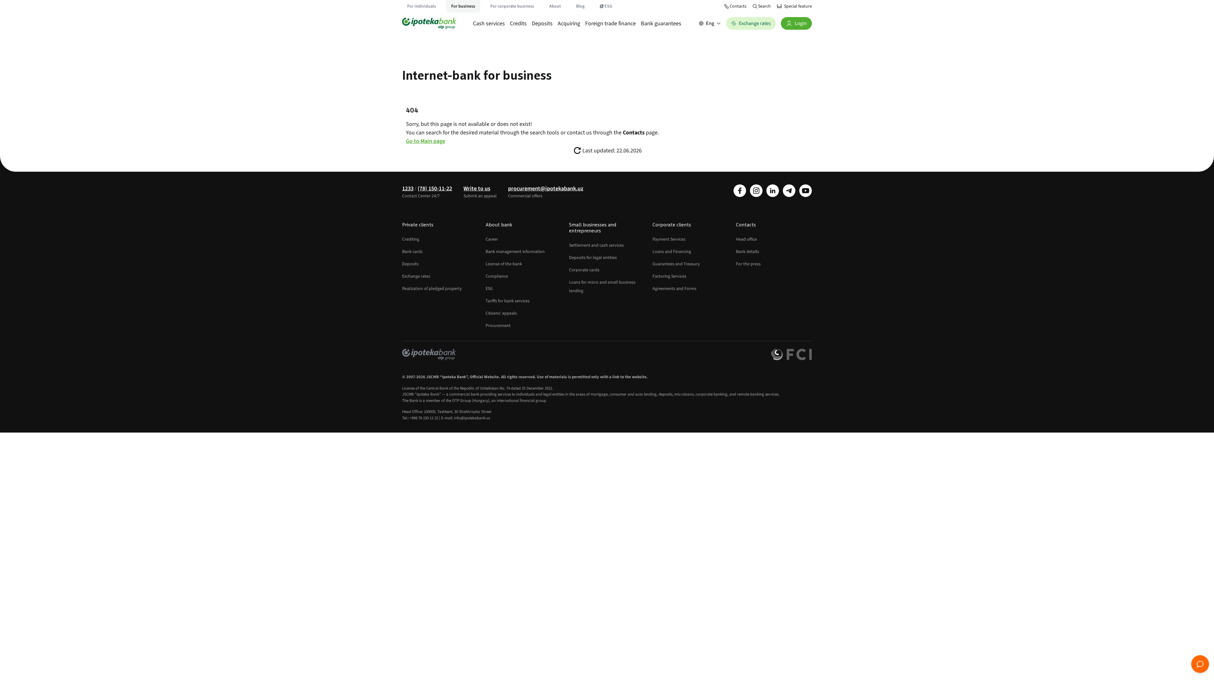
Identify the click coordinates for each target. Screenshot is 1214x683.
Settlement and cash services (596, 245)
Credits (518, 24)
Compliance (497, 276)
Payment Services (669, 239)
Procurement (498, 326)
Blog (580, 6)
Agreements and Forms (674, 289)
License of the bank (504, 264)
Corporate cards (584, 270)
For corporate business (512, 6)
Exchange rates (416, 276)
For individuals (421, 6)
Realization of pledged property (432, 289)
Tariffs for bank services (508, 301)
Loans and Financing (672, 252)
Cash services (489, 24)
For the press (748, 264)
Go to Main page (425, 141)
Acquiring (569, 24)
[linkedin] (772, 190)
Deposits (542, 24)
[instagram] (756, 190)
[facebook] (739, 190)
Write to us (476, 189)
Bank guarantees (661, 24)
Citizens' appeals (501, 313)
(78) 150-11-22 (435, 189)
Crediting (410, 239)
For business (463, 6)
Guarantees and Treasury (676, 264)
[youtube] (805, 190)
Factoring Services (669, 276)
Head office (746, 239)
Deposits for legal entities (593, 258)
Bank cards (412, 252)
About (555, 6)
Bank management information (515, 252)
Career (492, 239)
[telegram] (789, 190)
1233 (408, 189)
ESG (608, 6)
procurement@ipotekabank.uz (545, 189)
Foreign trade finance (610, 24)
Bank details (747, 252)
